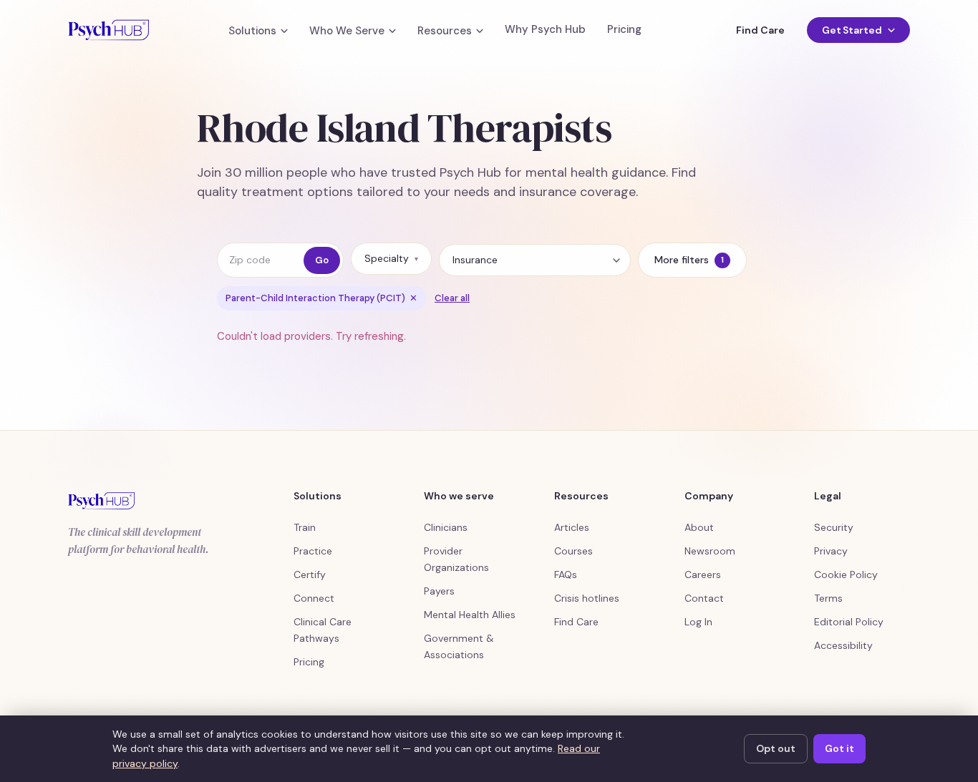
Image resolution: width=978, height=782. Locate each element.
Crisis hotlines (586, 598)
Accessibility (843, 645)
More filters (689, 259)
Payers (439, 591)
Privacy (831, 550)
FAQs (565, 574)
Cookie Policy (846, 574)
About (699, 527)
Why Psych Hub (545, 29)
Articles (571, 527)
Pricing (624, 29)
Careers (702, 574)
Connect (314, 598)
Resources (444, 31)
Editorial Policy (848, 621)
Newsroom (709, 550)
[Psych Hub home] (108, 30)
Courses (573, 550)
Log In (698, 621)
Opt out (775, 748)
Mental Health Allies (469, 614)
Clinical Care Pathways (323, 630)
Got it (839, 748)
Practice (313, 550)
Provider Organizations (456, 559)
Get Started (852, 30)
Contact (704, 598)
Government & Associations (459, 646)
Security (833, 527)
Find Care (760, 30)
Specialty (391, 258)
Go (322, 260)
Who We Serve (346, 31)
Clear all (452, 298)
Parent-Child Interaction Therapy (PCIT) (321, 298)
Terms (828, 598)
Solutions (252, 31)
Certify (310, 574)
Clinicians (446, 527)
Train (305, 527)
